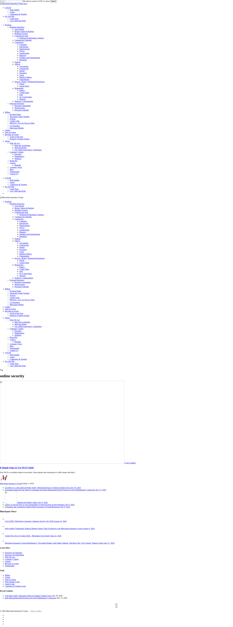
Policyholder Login (12, 582)
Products (8, 202)
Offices (17, 241)
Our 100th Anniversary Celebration (28, 326)
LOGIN (8, 353)
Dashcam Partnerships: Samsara (31, 215)
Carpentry (23, 221)
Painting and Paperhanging (29, 234)
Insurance (23, 250)
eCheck (13, 295)
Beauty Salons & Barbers (24, 208)
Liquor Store (24, 263)
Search (53, 1)
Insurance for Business (13, 553)
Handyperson (24, 226)
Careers (13, 340)
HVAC (22, 228)
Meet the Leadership (22, 322)
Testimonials (14, 348)
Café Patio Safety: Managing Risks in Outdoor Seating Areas (28, 596)
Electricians (23, 223)
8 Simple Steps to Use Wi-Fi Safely (17, 467)
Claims (7, 307)
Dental (22, 247)
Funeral (17, 239)
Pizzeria (22, 276)
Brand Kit (13, 337)
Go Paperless (15, 302)
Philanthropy (19, 333)
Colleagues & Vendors (18, 359)
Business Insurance (17, 204)
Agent (12, 357)
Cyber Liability (130, 463)
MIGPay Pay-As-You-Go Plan (22, 300)
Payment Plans (15, 291)
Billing (7, 289)
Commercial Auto (21, 212)
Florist (21, 260)
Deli (21, 271)
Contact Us (14, 350)
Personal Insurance (17, 280)
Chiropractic (24, 245)
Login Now (14, 364)
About (7, 318)
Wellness (18, 335)
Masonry (22, 232)
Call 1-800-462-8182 (18, 366)
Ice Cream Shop (25, 274)
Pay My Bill (9, 361)
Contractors (19, 219)
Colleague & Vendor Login (15, 586)
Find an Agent (10, 309)
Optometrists (24, 256)
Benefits (18, 342)
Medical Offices (25, 254)
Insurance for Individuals (14, 555)
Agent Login (10, 584)
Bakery (22, 267)
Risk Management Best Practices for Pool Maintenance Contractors (30, 598)
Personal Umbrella (22, 287)
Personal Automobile (23, 282)
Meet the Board (20, 324)
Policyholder (14, 355)
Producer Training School (19, 316)
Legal (21, 252)
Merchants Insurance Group (10, 484)
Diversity (18, 331)
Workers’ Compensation (24, 278)
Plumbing (23, 236)
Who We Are (15, 320)
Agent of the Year (16, 313)
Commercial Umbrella (23, 217)
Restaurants (19, 265)
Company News (16, 344)
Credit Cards (14, 298)
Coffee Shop (24, 269)
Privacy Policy (36, 611)
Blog (11, 346)
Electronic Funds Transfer (19, 293)
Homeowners (20, 284)
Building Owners (21, 210)
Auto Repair (19, 206)
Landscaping (24, 230)
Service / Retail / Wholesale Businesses (30, 258)
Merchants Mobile (17, 305)
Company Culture (16, 329)
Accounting (23, 243)
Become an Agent (12, 311)
